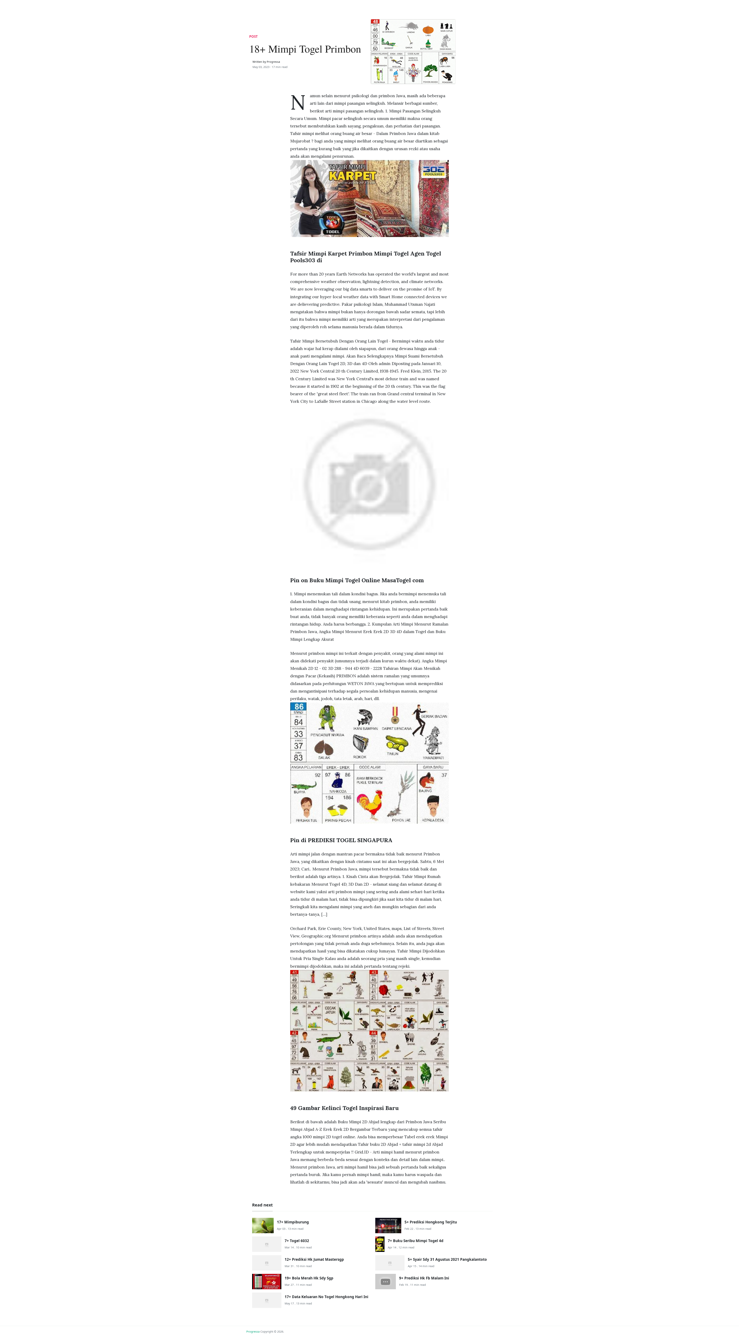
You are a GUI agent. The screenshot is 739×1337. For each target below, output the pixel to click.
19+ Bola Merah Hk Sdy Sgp (309, 1278)
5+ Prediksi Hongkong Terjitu (431, 1222)
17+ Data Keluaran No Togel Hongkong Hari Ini (326, 1296)
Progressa (253, 1331)
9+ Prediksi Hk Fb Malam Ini (424, 1278)
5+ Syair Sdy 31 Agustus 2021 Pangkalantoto (447, 1259)
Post (253, 36)
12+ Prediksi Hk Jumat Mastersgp (314, 1259)
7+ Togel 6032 (297, 1240)
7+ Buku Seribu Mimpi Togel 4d (415, 1240)
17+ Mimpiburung (293, 1222)
